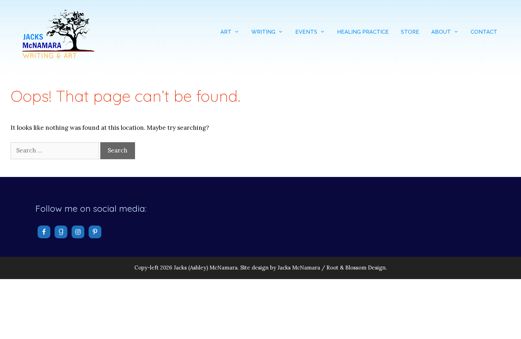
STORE (410, 32)
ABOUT (441, 32)
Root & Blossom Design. (356, 267)
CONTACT (484, 32)
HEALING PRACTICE (363, 32)
